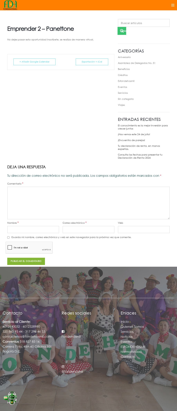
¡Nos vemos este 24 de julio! (134, 134)
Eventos (122, 87)
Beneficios (124, 69)
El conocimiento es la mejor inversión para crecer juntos (143, 127)
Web (120, 223)
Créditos (123, 75)
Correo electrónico (75, 223)
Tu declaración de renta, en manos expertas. (139, 147)
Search (123, 31)
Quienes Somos (132, 326)
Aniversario (124, 57)
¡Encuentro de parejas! (131, 140)
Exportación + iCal (92, 62)
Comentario (15, 183)
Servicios (123, 93)
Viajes (121, 105)
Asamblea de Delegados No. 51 (137, 63)
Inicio (125, 321)
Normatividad (131, 352)
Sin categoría (126, 99)
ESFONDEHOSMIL (133, 347)
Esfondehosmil (126, 81)
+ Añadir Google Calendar (34, 62)
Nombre (13, 223)
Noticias (127, 337)
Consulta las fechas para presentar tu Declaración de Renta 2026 (140, 156)
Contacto (128, 357)
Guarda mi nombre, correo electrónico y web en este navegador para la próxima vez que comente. (71, 237)
